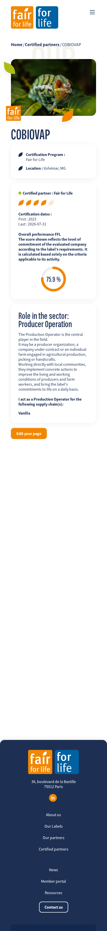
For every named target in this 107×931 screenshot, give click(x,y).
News (53, 869)
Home (16, 44)
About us (53, 814)
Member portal (53, 881)
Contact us (54, 907)
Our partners (53, 837)
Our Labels (54, 826)
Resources (53, 892)
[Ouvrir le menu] (92, 12)
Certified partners (42, 44)
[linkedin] (53, 798)
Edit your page (28, 433)
